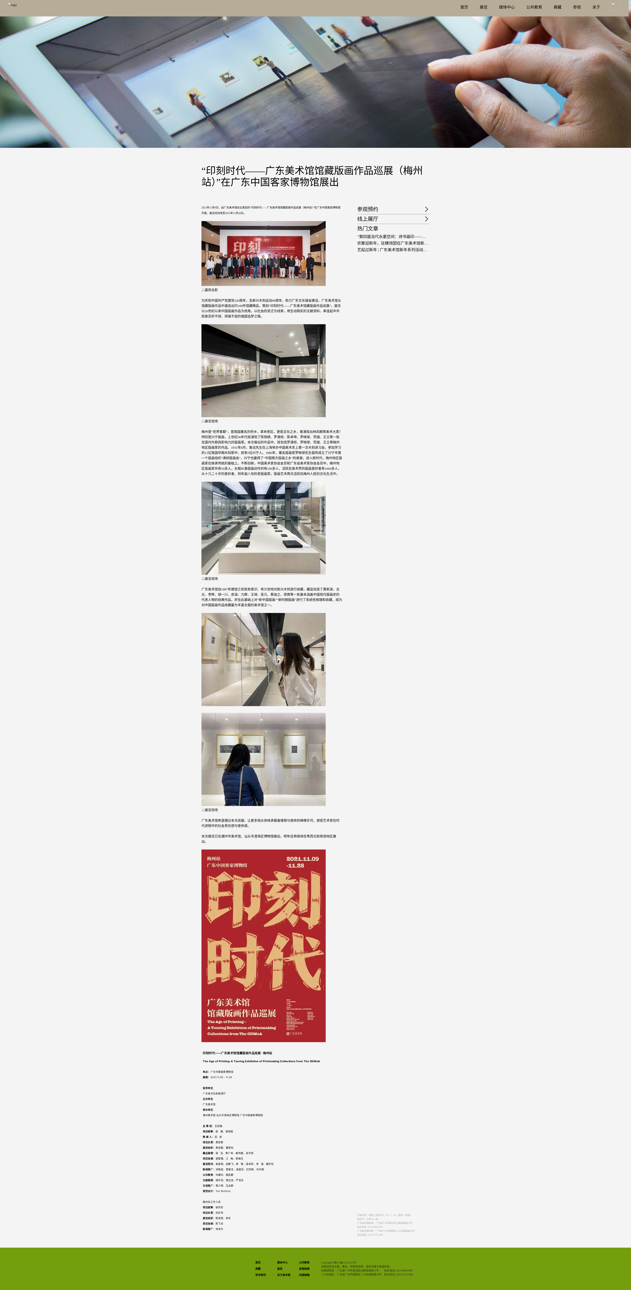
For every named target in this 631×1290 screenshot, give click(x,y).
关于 (596, 7)
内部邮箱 (304, 1275)
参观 (577, 7)
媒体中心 (507, 7)
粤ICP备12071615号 (345, 1262)
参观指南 (304, 1268)
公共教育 (534, 7)
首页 (464, 7)
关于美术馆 (283, 1275)
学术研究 (260, 1275)
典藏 (557, 7)
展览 (484, 7)
